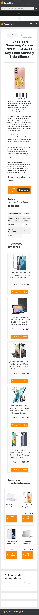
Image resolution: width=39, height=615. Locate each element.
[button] (19, 13)
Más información (20, 292)
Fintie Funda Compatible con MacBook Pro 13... (27, 542)
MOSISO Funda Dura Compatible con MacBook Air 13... (11, 506)
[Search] (36, 8)
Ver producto (13, 518)
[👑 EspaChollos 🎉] (8, 24)
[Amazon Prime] (19, 287)
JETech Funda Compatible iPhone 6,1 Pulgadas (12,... (27, 506)
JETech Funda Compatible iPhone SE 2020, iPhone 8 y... (11, 542)
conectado (22, 583)
